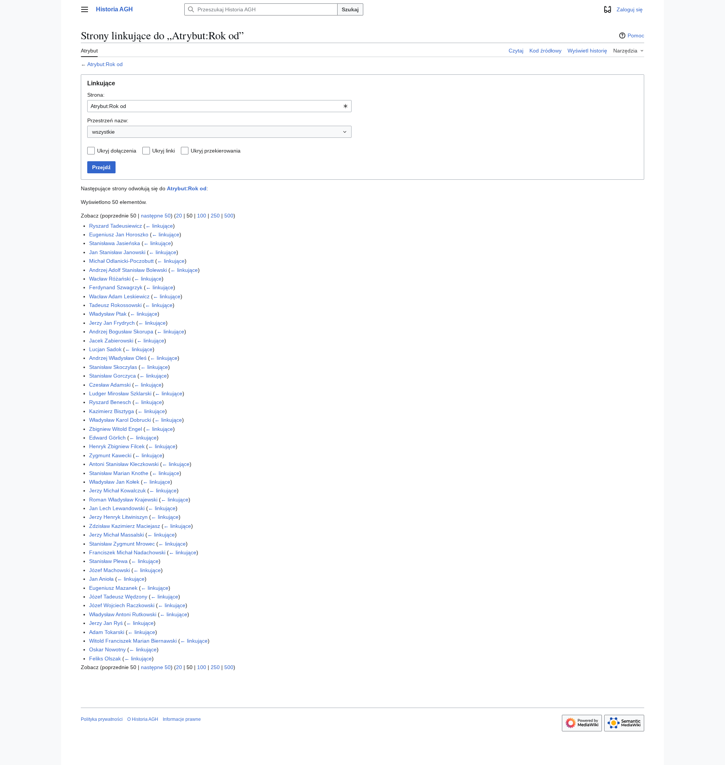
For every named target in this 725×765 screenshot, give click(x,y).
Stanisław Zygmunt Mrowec (122, 544)
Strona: (96, 95)
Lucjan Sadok (105, 349)
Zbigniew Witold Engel (115, 429)
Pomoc (636, 35)
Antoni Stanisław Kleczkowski (124, 464)
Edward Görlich (107, 438)
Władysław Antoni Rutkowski (122, 614)
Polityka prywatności (102, 719)
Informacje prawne (182, 719)
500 (228, 216)
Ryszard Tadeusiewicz (115, 226)
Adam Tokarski (106, 632)
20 (179, 216)
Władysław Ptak (107, 314)
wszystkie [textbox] (103, 132)
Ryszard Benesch (110, 402)
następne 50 (156, 216)
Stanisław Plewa (108, 561)
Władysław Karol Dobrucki (120, 420)
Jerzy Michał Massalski (116, 535)
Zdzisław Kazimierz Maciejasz (124, 526)
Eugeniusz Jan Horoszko (118, 234)
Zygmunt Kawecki (110, 455)
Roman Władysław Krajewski (123, 500)
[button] (85, 9)
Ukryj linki (163, 151)
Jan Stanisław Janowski (117, 252)
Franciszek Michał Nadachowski (127, 552)
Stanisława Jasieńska (114, 243)
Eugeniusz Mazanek (113, 588)
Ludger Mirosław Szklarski (120, 393)
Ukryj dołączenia (116, 151)
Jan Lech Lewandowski (117, 508)
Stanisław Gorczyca (112, 376)
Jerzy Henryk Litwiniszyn (118, 517)
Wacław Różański (110, 279)
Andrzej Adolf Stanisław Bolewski (128, 270)
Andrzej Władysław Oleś (118, 358)
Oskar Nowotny (107, 649)
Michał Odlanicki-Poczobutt (121, 261)
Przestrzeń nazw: (107, 120)
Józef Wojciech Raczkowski (121, 605)
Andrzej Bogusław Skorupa (121, 332)
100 (201, 216)
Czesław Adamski (110, 385)
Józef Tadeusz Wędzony (118, 597)
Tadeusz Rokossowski (115, 305)
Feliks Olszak (105, 658)
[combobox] (219, 106)
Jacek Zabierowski (111, 341)
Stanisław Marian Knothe (118, 473)
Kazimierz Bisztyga (111, 411)
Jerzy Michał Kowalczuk (117, 490)
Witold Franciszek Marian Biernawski (133, 641)
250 (215, 216)
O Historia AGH (142, 719)
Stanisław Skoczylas (113, 367)
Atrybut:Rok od (105, 64)
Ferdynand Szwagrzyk (115, 287)
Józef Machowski (109, 570)
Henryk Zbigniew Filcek (117, 446)
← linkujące (159, 226)
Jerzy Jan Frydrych (112, 323)
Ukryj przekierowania (216, 151)
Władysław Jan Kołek (114, 482)
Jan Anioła (101, 579)
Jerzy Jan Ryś (106, 623)
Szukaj (350, 9)
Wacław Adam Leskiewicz (119, 296)
